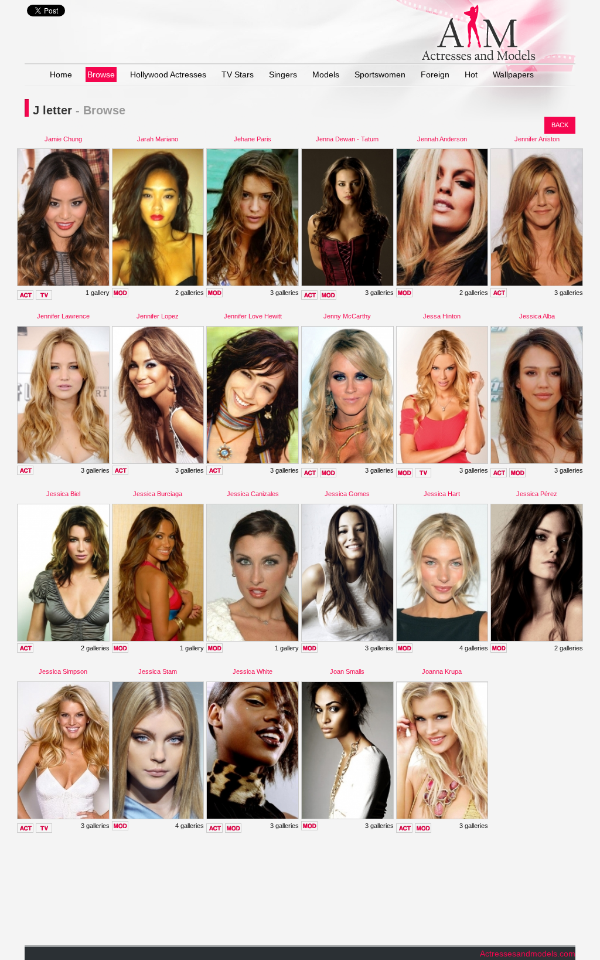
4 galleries (473, 648)
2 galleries (189, 292)
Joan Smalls (347, 671)
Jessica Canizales (253, 493)
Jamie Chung (63, 139)
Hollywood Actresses (168, 74)
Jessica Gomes (347, 493)
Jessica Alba (537, 316)
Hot (471, 74)
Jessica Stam (157, 671)
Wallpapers (513, 74)
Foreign (435, 74)
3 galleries (284, 292)
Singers (283, 74)
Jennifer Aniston (537, 139)
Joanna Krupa (442, 671)
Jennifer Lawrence (63, 316)
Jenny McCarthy (347, 316)
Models (325, 74)
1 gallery (98, 292)
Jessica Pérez (536, 493)
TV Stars (237, 74)
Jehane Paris (252, 139)
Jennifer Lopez (158, 316)
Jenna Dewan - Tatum (347, 139)
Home (61, 74)
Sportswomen (379, 74)
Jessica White (252, 671)
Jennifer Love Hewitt (253, 316)
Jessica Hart (442, 493)
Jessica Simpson (63, 671)
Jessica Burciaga (157, 493)
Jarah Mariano (157, 139)
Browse (101, 74)
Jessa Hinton (442, 316)
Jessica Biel (63, 493)
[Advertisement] (238, 894)
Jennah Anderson (442, 139)
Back (559, 124)
